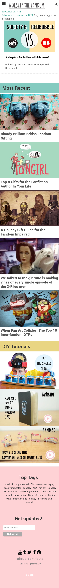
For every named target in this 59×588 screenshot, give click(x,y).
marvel (8, 495)
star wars (13, 491)
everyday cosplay (45, 484)
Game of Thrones (37, 495)
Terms (24, 563)
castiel (29, 502)
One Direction (49, 491)
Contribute (35, 558)
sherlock (9, 484)
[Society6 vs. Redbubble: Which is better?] (29, 36)
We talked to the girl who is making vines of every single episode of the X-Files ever (29, 282)
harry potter (20, 495)
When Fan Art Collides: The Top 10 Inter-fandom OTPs (29, 332)
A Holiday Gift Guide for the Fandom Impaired (23, 232)
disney (32, 498)
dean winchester (12, 487)
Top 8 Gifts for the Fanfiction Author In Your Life (24, 184)
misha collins (20, 498)
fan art (42, 487)
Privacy (35, 563)
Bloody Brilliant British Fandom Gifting (26, 136)
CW (35, 487)
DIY (32, 484)
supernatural (22, 484)
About (21, 558)
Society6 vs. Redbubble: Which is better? (27, 57)
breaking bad (45, 498)
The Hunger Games (30, 491)
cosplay (27, 487)
